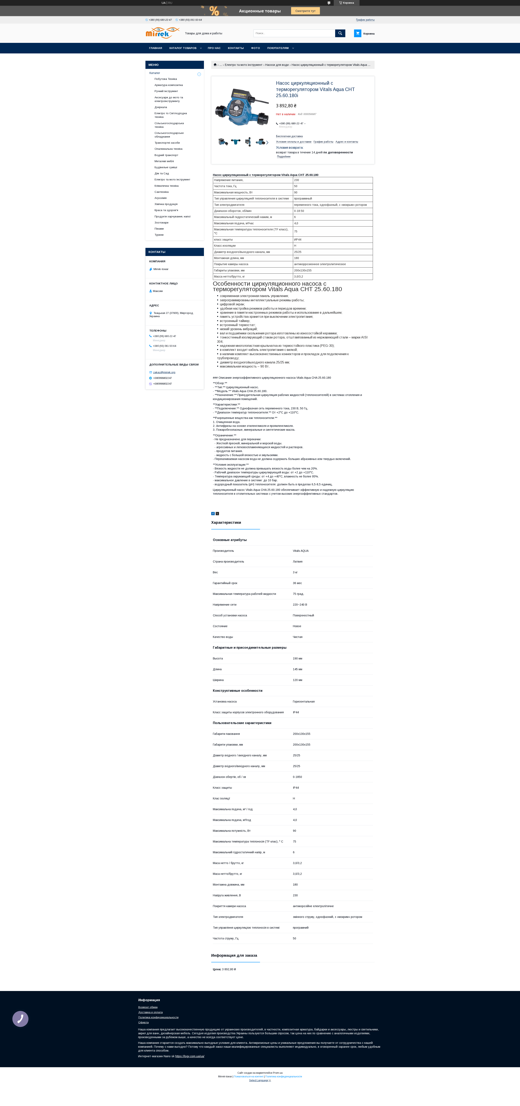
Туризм (159, 234)
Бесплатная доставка (289, 136)
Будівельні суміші (166, 167)
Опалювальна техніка (168, 148)
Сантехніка (162, 191)
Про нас (214, 48)
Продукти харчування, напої (173, 216)
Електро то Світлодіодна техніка (171, 115)
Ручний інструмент (166, 91)
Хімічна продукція (166, 204)
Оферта (143, 1022)
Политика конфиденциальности (158, 1017)
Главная (155, 48)
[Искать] (340, 33)
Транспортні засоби (167, 142)
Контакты (236, 48)
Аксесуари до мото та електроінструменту (169, 99)
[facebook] (213, 514)
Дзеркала (161, 107)
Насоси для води (277, 64)
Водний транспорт (166, 155)
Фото (255, 48)
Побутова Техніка (166, 78)
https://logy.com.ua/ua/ (189, 1056)
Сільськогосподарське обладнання (169, 134)
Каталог (155, 73)
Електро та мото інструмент (243, 64)
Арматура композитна (169, 85)
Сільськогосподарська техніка (169, 125)
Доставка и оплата (150, 1012)
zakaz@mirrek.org (164, 372)
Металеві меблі (164, 161)
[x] (217, 514)
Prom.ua (278, 1072)
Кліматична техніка (167, 185)
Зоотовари (161, 222)
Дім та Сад (162, 173)
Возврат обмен (148, 1007)
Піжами (159, 228)
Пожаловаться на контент (248, 1076)
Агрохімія (161, 198)
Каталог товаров (182, 48)
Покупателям (278, 48)
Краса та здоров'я (166, 210)
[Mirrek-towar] (162, 37)
